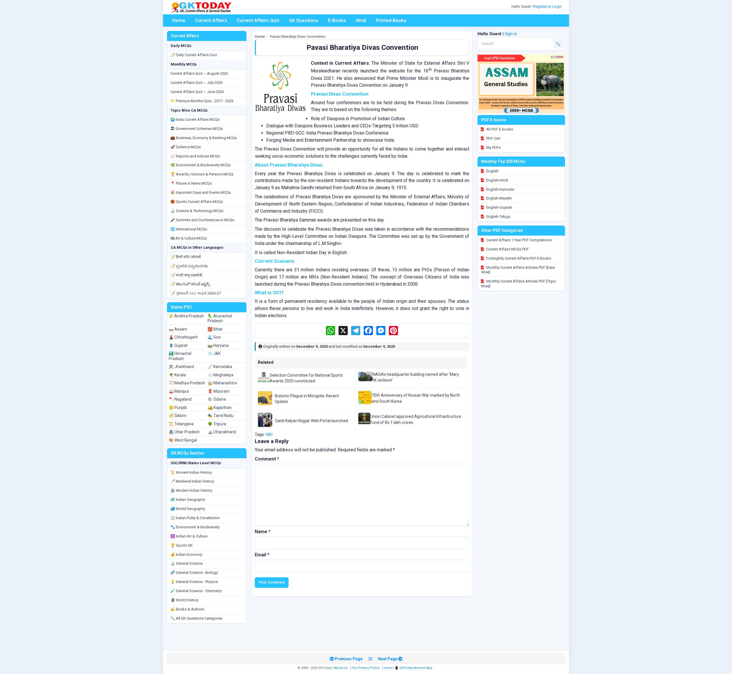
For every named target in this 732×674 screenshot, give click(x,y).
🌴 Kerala (177, 375)
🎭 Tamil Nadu (221, 415)
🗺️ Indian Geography (187, 499)
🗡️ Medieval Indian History (192, 481)
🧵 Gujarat (178, 345)
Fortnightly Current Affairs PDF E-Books (518, 258)
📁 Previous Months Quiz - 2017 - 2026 (201, 101)
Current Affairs (211, 20)
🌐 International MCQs (188, 229)
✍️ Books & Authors (187, 609)
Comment (267, 459)
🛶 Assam (178, 329)
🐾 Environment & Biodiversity (195, 527)
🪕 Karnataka (220, 366)
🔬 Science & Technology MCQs (196, 211)
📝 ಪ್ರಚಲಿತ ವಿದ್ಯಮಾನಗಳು (189, 266)
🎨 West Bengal (183, 440)
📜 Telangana (181, 424)
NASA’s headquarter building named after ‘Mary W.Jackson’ (416, 377)
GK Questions (303, 20)
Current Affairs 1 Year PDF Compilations (519, 240)
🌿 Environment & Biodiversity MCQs (200, 165)
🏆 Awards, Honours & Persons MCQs (201, 174)
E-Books (337, 20)
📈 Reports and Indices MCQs (195, 156)
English (492, 171)
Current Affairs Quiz (258, 20)
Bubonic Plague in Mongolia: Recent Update (307, 399)
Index (388, 668)
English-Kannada (500, 189)
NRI (269, 434)
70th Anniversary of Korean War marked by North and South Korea (416, 398)
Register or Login (547, 6)
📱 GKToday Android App (414, 668)
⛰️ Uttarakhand (222, 432)
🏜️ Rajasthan (220, 407)
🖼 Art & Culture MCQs (188, 238)
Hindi (361, 20)
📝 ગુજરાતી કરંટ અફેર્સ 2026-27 (195, 293)
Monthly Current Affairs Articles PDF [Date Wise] (518, 269)
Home (178, 20)
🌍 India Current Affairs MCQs (195, 119)
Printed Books (391, 20)
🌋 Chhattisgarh (183, 337)
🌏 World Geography (187, 509)
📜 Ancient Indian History (191, 472)
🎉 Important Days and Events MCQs (200, 192)
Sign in (511, 33)
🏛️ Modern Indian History (191, 490)
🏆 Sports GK (181, 545)
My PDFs (493, 147)
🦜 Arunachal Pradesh (220, 318)
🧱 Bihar (215, 329)
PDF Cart (493, 138)
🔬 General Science (186, 563)
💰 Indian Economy (186, 554)
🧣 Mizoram (219, 391)
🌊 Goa (214, 337)
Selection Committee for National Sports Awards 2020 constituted (306, 378)
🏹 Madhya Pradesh (187, 383)
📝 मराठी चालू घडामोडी (186, 275)
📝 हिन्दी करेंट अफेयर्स (185, 257)
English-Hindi (497, 180)
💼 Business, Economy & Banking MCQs (203, 138)
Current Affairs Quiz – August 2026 (199, 73)
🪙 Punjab (178, 407)
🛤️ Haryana (218, 345)
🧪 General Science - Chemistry (196, 591)
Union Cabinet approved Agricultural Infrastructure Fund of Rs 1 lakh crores (415, 419)
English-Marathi (499, 198)
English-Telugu (498, 216)
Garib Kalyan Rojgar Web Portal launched (311, 420)
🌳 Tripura (217, 424)
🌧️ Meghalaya (220, 375)
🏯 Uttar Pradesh (184, 432)
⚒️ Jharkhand (181, 366)
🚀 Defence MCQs (185, 147)
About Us (341, 668)
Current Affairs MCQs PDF (507, 249)
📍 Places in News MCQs (191, 183)
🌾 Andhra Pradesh (186, 316)
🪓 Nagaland (180, 399)
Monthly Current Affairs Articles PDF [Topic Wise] (518, 283)
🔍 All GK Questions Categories (196, 618)
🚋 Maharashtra (222, 383)
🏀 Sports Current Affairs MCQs (196, 201)
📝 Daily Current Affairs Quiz (193, 55)
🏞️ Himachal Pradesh (180, 356)
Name (262, 531)
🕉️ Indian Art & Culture (188, 536)
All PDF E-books (499, 129)
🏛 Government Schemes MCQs (196, 129)
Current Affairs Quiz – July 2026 (196, 82)
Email (262, 555)
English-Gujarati (499, 207)
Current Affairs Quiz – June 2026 (197, 92)
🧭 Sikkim (177, 415)
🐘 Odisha (217, 399)
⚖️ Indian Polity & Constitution (195, 518)
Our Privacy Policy (365, 668)
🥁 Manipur (179, 391)
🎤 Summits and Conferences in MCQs (202, 220)
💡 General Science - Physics (194, 582)
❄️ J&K (214, 353)
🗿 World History (184, 600)
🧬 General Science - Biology (194, 572)
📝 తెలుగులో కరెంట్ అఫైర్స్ (190, 284)
